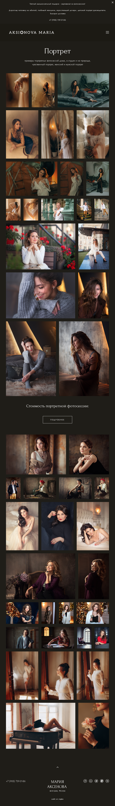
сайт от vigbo (57, 799)
